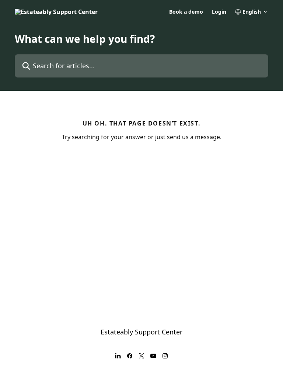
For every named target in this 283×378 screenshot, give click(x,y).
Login (219, 11)
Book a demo (186, 11)
